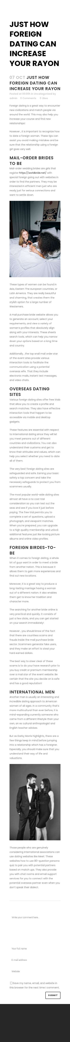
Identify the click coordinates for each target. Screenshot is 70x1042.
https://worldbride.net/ (32, 173)
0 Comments (28, 98)
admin (13, 98)
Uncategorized (43, 93)
